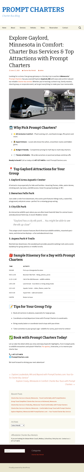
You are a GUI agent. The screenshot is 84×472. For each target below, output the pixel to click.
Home (4, 28)
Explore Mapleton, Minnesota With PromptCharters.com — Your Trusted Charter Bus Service (41, 412)
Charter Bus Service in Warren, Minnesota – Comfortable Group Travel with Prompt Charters (41, 408)
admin (42, 70)
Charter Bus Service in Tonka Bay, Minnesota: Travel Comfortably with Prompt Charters (39, 405)
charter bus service (25, 81)
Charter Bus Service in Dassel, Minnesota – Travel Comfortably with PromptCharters (38, 398)
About (13, 28)
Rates (43, 28)
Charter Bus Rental (30, 70)
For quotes (46, 346)
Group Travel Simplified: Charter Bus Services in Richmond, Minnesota (34, 401)
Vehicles (33, 28)
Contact (65, 28)
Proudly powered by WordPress (19, 467)
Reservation (53, 28)
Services (23, 28)
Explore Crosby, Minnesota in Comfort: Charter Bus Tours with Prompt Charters (45, 383)
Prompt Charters (15, 79)
